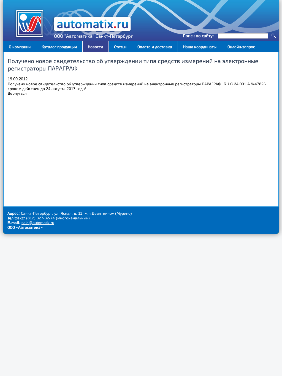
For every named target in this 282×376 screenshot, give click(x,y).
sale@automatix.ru (37, 222)
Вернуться (17, 93)
